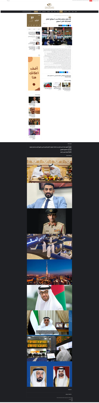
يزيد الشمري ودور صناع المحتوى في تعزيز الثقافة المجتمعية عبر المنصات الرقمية (32, 104)
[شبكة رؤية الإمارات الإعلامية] (49, 6)
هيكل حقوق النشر (71, 399)
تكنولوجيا (48, 11)
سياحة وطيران (44, 11)
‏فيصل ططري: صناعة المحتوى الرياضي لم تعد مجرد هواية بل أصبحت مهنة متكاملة (31, 43)
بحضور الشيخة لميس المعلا (36, 40)
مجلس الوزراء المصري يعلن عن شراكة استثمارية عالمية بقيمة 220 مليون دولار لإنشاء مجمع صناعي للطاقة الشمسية (66, 89)
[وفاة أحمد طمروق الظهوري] (38, 37)
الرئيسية (76, 11)
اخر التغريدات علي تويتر (69, 394)
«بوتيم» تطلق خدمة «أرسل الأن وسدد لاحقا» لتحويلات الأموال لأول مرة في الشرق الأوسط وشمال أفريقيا (31, 33)
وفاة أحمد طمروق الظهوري (31, 36)
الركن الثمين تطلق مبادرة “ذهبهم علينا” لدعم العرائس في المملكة (32, 126)
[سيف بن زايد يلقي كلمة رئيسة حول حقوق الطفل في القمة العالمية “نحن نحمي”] (49, 323)
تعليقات (29, 29)
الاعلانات (72, 400)
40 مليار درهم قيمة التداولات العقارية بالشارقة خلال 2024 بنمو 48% (57, 88)
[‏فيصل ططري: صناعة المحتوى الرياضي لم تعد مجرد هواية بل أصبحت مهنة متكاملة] (38, 43)
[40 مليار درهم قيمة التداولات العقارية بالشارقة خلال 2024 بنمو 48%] (57, 85)
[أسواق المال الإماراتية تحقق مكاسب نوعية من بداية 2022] (49, 348)
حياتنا (54, 11)
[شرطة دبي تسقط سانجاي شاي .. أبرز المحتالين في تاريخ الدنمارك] (49, 221)
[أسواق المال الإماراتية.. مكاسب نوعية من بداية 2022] (49, 246)
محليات (73, 11)
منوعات (69, 11)
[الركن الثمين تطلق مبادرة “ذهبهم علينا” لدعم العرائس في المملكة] (34, 121)
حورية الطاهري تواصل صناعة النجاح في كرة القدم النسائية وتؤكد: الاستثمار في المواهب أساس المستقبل (31, 137)
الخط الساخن (65, 11)
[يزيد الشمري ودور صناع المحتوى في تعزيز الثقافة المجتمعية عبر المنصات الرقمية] (34, 100)
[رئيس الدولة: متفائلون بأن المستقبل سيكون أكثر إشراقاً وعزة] (49, 170)
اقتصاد (61, 11)
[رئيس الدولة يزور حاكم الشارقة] (49, 374)
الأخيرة (34, 29)
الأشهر (39, 29)
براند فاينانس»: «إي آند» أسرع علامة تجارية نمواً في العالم (48, 88)
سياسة (58, 11)
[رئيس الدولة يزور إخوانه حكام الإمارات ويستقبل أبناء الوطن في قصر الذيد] (49, 297)
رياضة (52, 11)
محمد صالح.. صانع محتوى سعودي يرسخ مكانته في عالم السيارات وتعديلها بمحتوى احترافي (32, 115)
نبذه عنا (40, 11)
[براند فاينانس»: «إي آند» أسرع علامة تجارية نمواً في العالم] (48, 85)
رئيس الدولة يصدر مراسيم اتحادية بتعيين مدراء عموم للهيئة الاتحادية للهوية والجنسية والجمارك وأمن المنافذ (32, 48)
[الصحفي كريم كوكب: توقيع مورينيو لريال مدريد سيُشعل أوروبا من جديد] (49, 195)
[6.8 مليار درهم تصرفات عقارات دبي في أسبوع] (49, 272)
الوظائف (72, 400)
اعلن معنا (36, 11)
